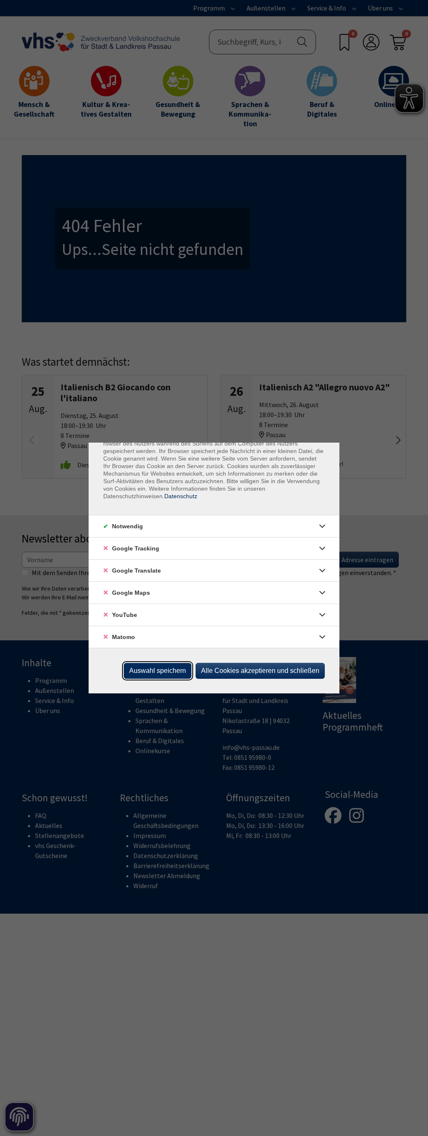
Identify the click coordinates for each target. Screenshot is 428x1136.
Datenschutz (180, 496)
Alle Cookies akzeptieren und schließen (260, 670)
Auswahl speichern (157, 670)
